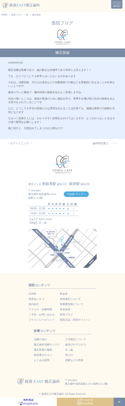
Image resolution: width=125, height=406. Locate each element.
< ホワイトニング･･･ (20, 143)
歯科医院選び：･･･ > (105, 143)
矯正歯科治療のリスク (47, 344)
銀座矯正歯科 (24, 5)
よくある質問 (41, 360)
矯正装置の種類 (43, 349)
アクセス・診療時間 (40, 309)
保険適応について (70, 299)
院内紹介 (34, 304)
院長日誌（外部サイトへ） (75, 319)
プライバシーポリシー (42, 319)
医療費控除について (71, 304)
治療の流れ (40, 339)
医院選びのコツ (43, 355)
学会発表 (65, 309)
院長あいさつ (36, 299)
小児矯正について (75, 339)
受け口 (69, 355)
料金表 (64, 293)
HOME (4, 15)
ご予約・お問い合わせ (42, 314)
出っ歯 (69, 349)
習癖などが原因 (74, 360)
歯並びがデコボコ (75, 344)
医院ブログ (17, 15)
